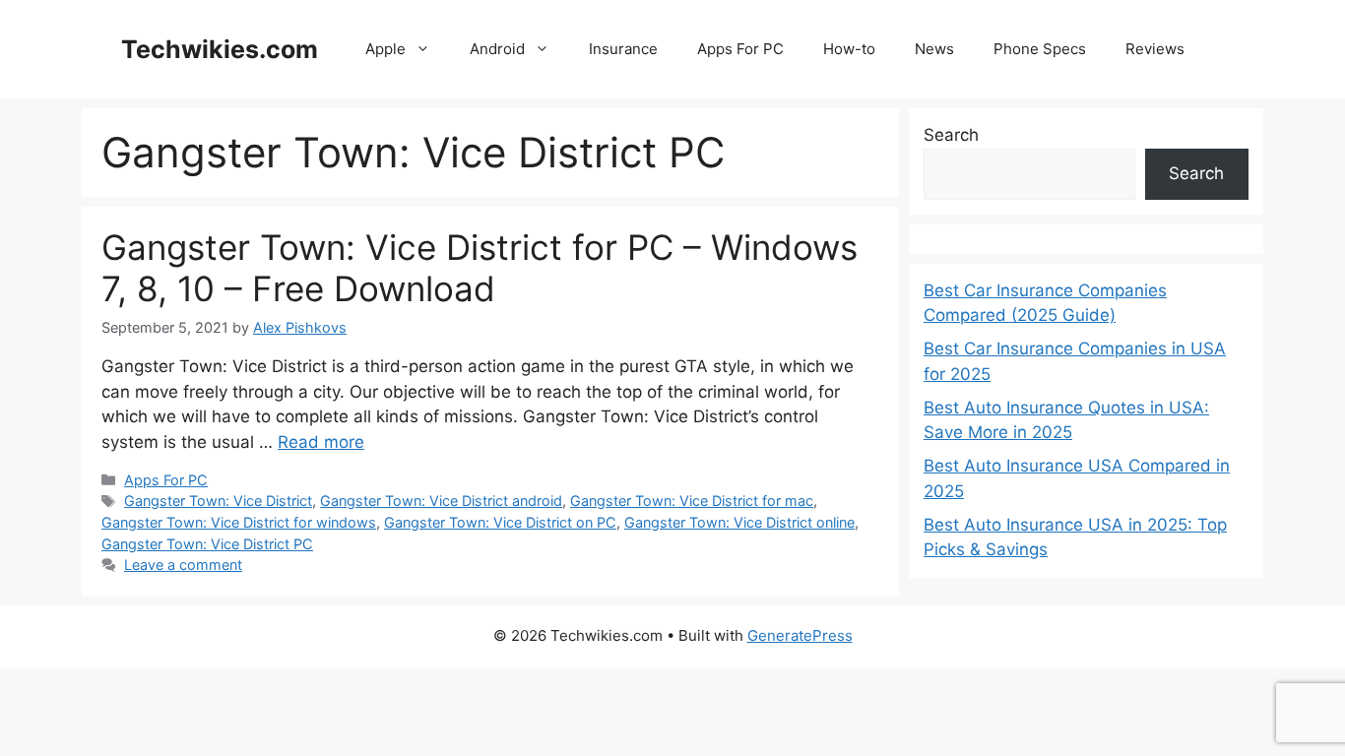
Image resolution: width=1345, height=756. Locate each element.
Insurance (623, 48)
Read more (321, 442)
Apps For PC (740, 48)
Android (497, 48)
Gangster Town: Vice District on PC (500, 522)
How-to (849, 48)
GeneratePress (800, 635)
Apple (385, 48)
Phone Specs (1039, 48)
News (934, 48)
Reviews (1155, 48)
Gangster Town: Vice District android (441, 500)
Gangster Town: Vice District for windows (238, 522)
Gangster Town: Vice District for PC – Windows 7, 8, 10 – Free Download (479, 267)
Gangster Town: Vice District (218, 500)
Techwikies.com (219, 49)
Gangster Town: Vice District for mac (691, 500)
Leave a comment (183, 564)
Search (951, 135)
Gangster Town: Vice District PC (207, 544)
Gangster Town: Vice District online (739, 522)
